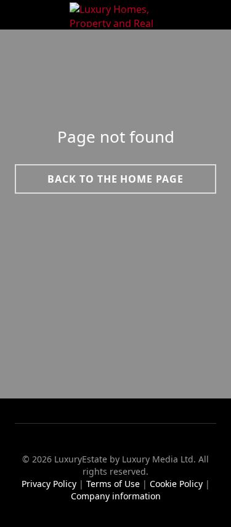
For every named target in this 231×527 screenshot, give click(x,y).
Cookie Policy (176, 483)
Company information (116, 496)
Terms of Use (113, 483)
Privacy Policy (49, 483)
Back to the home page (115, 178)
